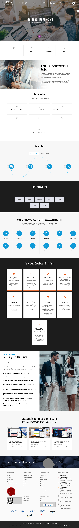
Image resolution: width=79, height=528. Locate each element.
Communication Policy (45, 494)
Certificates (42, 487)
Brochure (53, 462)
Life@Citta (25, 481)
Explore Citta (44, 3)
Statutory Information (44, 496)
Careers (25, 479)
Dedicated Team (33, 153)
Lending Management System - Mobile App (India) (39, 442)
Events (24, 485)
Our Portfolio (26, 498)
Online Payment (48, 503)
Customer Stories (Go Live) (28, 492)
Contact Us (65, 462)
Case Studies (26, 496)
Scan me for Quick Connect (17, 500)
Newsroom (25, 483)
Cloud (42, 193)
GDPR (41, 498)
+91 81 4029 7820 (66, 505)
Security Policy (43, 492)
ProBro (37, 523)
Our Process (9, 477)
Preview (22, 446)
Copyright (42, 483)
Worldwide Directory (27, 477)
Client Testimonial (27, 490)
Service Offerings (35, 3)
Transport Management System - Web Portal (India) (62, 442)
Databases (33, 193)
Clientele (25, 487)
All (16, 193)
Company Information (27, 475)
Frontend (27, 193)
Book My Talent (31, 523)
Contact (60, 2)
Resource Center (10, 479)
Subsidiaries (26, 500)
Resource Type (60, 193)
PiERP (48, 523)
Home (19, 2)
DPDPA (41, 500)
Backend (21, 193)
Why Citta (8, 475)
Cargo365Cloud (54, 523)
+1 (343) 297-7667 (67, 508)
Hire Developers (52, 3)
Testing (48, 193)
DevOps (53, 193)
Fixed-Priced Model (44, 153)
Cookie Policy (43, 490)
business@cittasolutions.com (66, 497)
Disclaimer (42, 481)
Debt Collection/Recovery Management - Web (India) (15, 442)
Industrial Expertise (24, 3)
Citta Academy (43, 523)
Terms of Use (43, 475)
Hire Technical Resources (36, 22)
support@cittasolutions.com (66, 501)
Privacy (41, 477)
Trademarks (42, 485)
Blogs (24, 494)
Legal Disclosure (43, 479)
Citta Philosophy (10, 481)
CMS (39, 193)
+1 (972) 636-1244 (66, 507)
